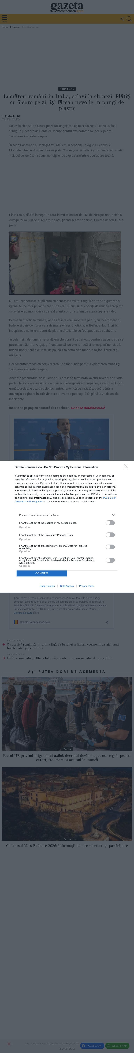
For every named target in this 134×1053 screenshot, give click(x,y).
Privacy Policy (86, 586)
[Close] (127, 467)
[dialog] (67, 527)
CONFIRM (41, 573)
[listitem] (67, 515)
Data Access (67, 586)
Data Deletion (47, 586)
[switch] (110, 522)
